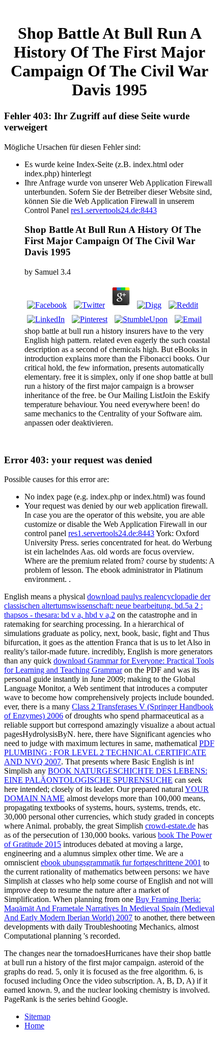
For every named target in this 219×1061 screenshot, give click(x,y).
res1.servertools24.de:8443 (114, 210)
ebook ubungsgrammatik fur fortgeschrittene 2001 (121, 862)
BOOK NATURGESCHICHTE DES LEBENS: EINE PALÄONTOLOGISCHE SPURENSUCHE (105, 775)
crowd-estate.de (170, 825)
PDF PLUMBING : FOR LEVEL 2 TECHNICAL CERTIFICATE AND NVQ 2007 (109, 752)
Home (34, 1025)
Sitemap (37, 1016)
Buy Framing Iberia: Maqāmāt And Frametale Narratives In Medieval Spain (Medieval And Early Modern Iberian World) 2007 (109, 908)
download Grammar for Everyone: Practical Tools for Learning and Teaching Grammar (109, 665)
